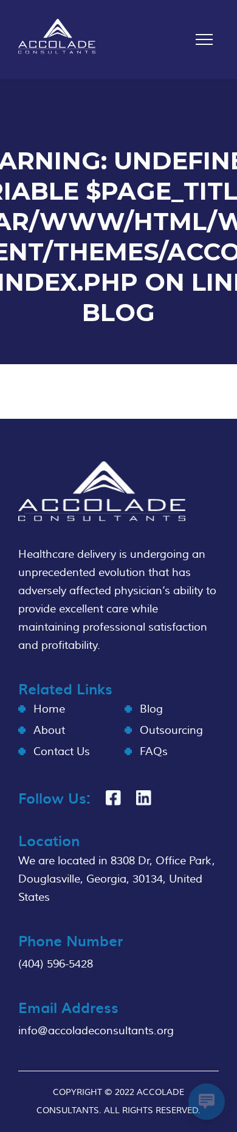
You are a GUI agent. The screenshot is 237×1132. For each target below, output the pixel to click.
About (49, 730)
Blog (151, 709)
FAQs (154, 752)
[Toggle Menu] (204, 39)
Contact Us (61, 752)
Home (49, 709)
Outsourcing (171, 730)
